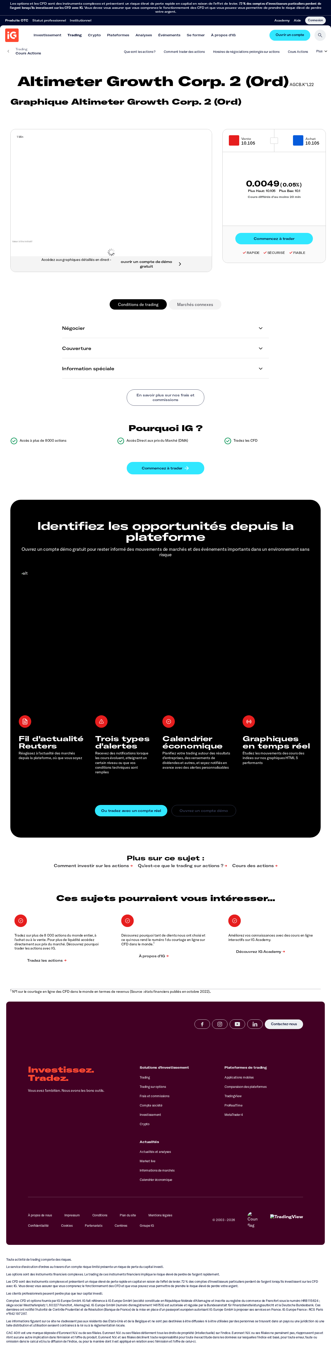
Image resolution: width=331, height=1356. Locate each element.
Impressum (72, 1215)
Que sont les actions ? (139, 51)
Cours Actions (298, 51)
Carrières (121, 1225)
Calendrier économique (156, 1179)
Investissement (47, 35)
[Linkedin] (255, 1024)
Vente (246, 139)
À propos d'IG (223, 35)
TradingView (232, 1096)
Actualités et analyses (155, 1152)
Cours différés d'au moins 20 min (274, 197)
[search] (320, 35)
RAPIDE (253, 253)
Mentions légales (160, 1215)
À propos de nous (40, 1215)
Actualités (149, 1142)
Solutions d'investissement (164, 1067)
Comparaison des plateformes (245, 1086)
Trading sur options (153, 1086)
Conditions (99, 1215)
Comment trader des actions (184, 51)
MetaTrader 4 (233, 1114)
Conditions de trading (138, 304)
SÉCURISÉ (276, 253)
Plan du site (128, 1215)
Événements (169, 35)
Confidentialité (38, 1225)
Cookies (66, 1225)
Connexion (315, 20)
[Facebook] (202, 1024)
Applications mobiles (239, 1077)
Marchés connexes (195, 304)
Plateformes (118, 35)
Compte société (151, 1105)
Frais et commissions (154, 1096)
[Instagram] (220, 1024)
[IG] (12, 35)
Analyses (144, 35)
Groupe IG (147, 1225)
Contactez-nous (284, 1024)
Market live (147, 1161)
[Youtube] (237, 1024)
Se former (196, 35)
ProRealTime (233, 1105)
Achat (310, 139)
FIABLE (299, 253)
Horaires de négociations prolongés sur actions (246, 51)
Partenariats (93, 1225)
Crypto (94, 35)
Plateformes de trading (245, 1067)
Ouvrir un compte (290, 35)
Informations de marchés (157, 1170)
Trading (74, 35)
